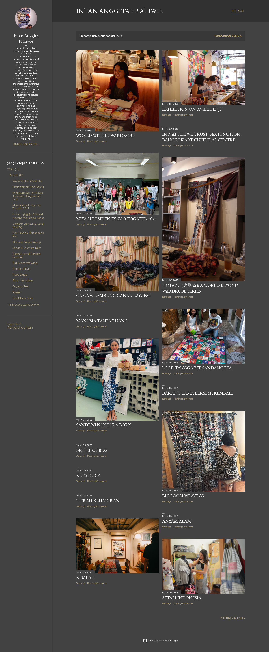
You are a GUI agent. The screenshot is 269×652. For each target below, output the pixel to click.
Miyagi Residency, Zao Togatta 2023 (116, 219)
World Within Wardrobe (105, 135)
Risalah (85, 577)
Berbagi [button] (80, 141)
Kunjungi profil (26, 144)
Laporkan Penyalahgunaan (20, 325)
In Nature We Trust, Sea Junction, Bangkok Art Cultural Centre (201, 137)
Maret (16, 175)
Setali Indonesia (181, 598)
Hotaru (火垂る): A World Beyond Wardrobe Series (200, 288)
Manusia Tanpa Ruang (102, 321)
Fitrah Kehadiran (97, 501)
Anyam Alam (176, 521)
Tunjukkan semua (228, 36)
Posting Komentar (97, 141)
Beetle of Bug (91, 450)
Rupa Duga (88, 475)
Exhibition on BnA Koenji (191, 109)
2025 (12, 169)
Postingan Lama (232, 618)
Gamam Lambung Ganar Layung (113, 295)
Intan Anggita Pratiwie (119, 11)
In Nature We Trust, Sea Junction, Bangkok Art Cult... (27, 196)
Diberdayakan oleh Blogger (163, 640)
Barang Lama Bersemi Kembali (197, 393)
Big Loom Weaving (183, 496)
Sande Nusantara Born (104, 425)
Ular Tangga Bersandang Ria (197, 368)
